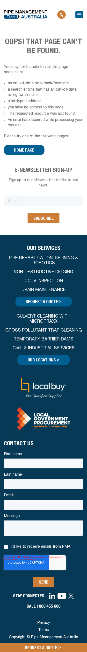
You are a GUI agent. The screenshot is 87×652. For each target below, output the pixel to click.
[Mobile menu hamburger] (79, 14)
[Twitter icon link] (71, 596)
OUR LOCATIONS (43, 359)
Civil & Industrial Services (44, 348)
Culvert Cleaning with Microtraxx (43, 319)
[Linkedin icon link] (52, 596)
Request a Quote (43, 647)
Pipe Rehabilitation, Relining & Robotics (43, 261)
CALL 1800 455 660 (43, 606)
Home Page (24, 150)
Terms (43, 630)
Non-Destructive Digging (43, 272)
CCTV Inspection (43, 281)
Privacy (43, 623)
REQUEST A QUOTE (44, 301)
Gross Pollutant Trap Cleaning (43, 330)
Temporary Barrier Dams (43, 339)
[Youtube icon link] (62, 596)
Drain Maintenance (44, 290)
